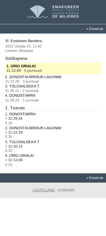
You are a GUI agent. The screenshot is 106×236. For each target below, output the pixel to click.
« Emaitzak (94, 29)
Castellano (44, 190)
